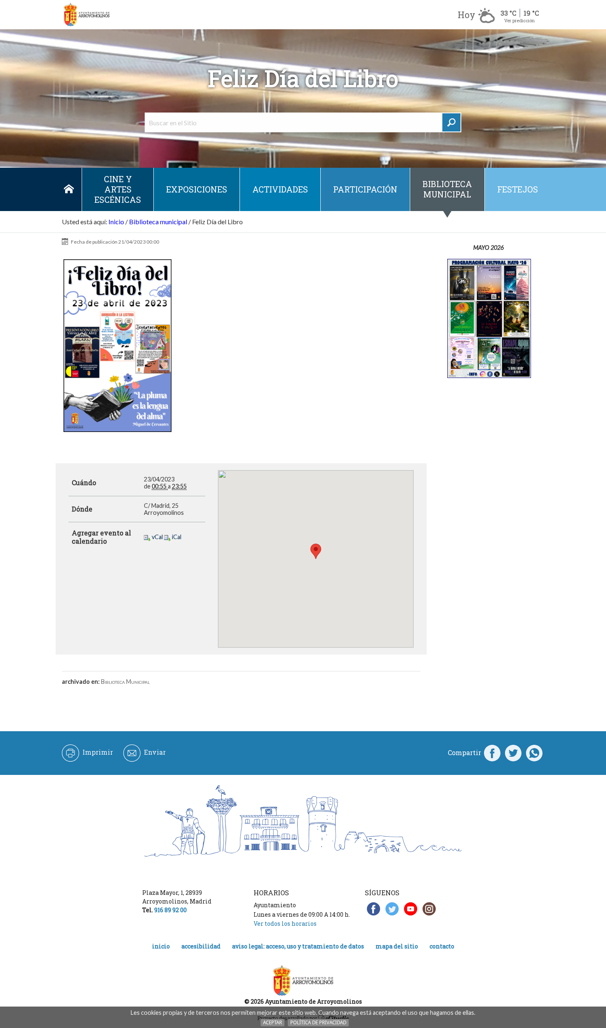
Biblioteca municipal (447, 188)
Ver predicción (519, 20)
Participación (365, 189)
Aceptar (272, 1022)
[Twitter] (513, 752)
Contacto (442, 946)
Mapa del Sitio (397, 946)
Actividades (280, 189)
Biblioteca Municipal (125, 681)
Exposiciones (196, 189)
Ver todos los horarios (285, 923)
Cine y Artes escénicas (117, 189)
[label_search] (451, 122)
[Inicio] (86, 14)
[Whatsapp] (534, 752)
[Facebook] (492, 752)
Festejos (517, 189)
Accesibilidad (201, 946)
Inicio (69, 189)
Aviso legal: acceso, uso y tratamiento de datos (298, 946)
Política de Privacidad (318, 1022)
